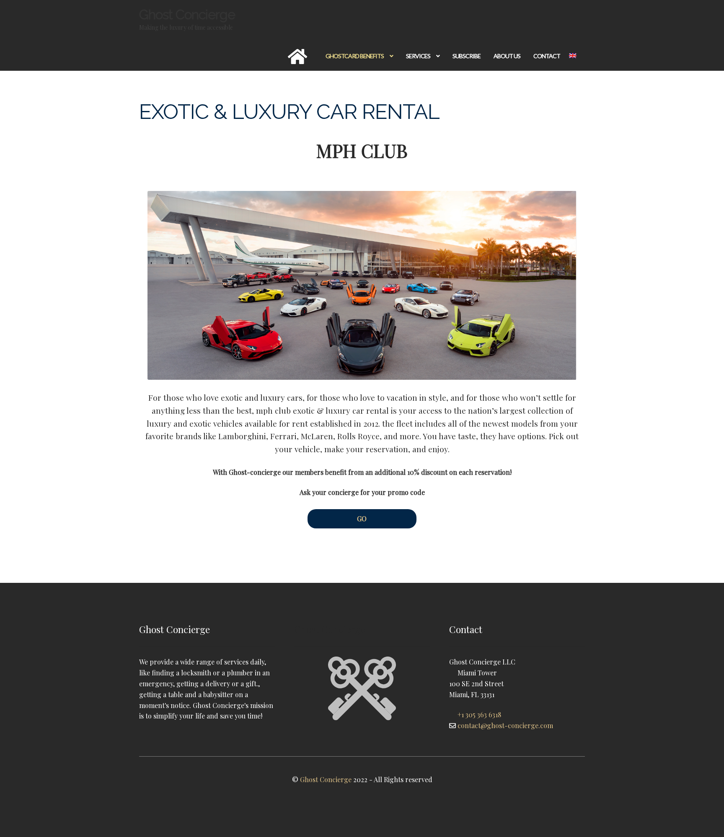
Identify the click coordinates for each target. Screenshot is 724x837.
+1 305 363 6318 (479, 714)
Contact (546, 55)
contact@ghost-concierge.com (505, 725)
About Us (507, 55)
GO (362, 518)
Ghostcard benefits (355, 55)
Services (418, 55)
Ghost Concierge (187, 14)
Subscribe (466, 55)
